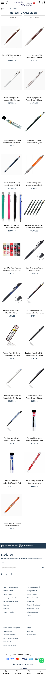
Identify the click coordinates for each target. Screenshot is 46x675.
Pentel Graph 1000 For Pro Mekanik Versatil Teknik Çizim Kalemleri (34, 227)
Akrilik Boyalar (7, 594)
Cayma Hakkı (7, 631)
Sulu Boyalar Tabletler (10, 598)
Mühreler (6, 608)
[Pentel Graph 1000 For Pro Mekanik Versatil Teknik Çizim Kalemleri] (34, 207)
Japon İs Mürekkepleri (34, 605)
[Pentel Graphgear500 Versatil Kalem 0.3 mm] (34, 37)
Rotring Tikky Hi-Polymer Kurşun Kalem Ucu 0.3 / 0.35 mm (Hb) (11, 354)
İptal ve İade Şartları (9, 635)
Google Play (19, 664)
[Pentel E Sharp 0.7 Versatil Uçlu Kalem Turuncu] (11, 505)
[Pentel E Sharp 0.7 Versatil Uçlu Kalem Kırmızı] (34, 463)
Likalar (29, 616)
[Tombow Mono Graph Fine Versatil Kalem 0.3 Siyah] (34, 335)
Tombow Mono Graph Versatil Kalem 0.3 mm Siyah (34, 397)
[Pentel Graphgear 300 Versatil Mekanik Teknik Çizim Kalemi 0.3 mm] (34, 165)
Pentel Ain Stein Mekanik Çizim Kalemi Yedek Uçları (12, 269)
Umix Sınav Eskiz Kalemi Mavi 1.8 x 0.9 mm (11, 312)
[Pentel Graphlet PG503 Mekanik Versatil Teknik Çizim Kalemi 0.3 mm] (11, 165)
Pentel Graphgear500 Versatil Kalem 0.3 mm (34, 56)
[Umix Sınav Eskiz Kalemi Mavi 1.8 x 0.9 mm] (11, 292)
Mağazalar (30, 631)
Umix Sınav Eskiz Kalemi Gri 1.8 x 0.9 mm (34, 269)
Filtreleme (35, 17)
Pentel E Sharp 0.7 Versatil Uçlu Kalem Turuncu (12, 524)
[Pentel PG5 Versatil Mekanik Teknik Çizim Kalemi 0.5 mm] (34, 122)
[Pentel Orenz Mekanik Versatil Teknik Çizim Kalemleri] (11, 207)
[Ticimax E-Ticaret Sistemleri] (23, 669)
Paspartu (6, 605)
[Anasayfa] (3, 9)
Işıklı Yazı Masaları (33, 612)
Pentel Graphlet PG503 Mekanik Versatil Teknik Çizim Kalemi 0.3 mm (12, 184)
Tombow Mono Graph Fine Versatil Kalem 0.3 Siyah (34, 354)
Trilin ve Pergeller (8, 612)
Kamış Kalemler (32, 591)
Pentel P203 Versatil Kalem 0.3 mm (11, 56)
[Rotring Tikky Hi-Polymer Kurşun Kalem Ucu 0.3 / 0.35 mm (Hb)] (11, 335)
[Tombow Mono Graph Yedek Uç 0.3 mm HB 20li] (11, 463)
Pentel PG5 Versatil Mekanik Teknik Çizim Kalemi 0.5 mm (34, 141)
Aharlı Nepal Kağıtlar (33, 608)
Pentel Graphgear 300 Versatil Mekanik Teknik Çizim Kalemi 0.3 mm (34, 184)
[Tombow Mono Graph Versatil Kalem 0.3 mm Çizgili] (11, 420)
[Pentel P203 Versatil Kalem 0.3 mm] (11, 37)
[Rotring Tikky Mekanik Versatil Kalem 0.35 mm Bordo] (34, 292)
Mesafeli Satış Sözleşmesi (11, 627)
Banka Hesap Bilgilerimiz (11, 638)
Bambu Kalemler (32, 594)
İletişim (29, 627)
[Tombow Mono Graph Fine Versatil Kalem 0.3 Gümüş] (11, 377)
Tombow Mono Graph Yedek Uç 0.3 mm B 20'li (34, 439)
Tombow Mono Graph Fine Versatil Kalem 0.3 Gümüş (12, 397)
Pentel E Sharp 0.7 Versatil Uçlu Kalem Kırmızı (34, 482)
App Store (30, 664)
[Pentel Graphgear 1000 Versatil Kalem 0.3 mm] (34, 80)
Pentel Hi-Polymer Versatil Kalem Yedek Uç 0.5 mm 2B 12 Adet (12, 141)
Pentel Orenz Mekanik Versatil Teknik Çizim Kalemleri (12, 227)
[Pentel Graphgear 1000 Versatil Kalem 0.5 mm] (11, 80)
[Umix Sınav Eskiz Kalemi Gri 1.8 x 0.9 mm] (34, 250)
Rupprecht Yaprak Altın (10, 601)
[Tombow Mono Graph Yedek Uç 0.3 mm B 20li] (34, 420)
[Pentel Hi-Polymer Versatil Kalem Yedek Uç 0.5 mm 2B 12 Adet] (11, 122)
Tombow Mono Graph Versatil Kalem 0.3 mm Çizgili (12, 439)
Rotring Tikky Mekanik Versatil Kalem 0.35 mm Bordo (34, 312)
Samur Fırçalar (8, 591)
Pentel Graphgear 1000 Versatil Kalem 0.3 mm (34, 99)
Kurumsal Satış (31, 635)
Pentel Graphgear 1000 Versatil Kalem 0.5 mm (12, 99)
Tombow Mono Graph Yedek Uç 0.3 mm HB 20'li (12, 482)
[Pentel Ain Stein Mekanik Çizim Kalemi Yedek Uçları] (11, 250)
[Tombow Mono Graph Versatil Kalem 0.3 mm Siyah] (34, 377)
